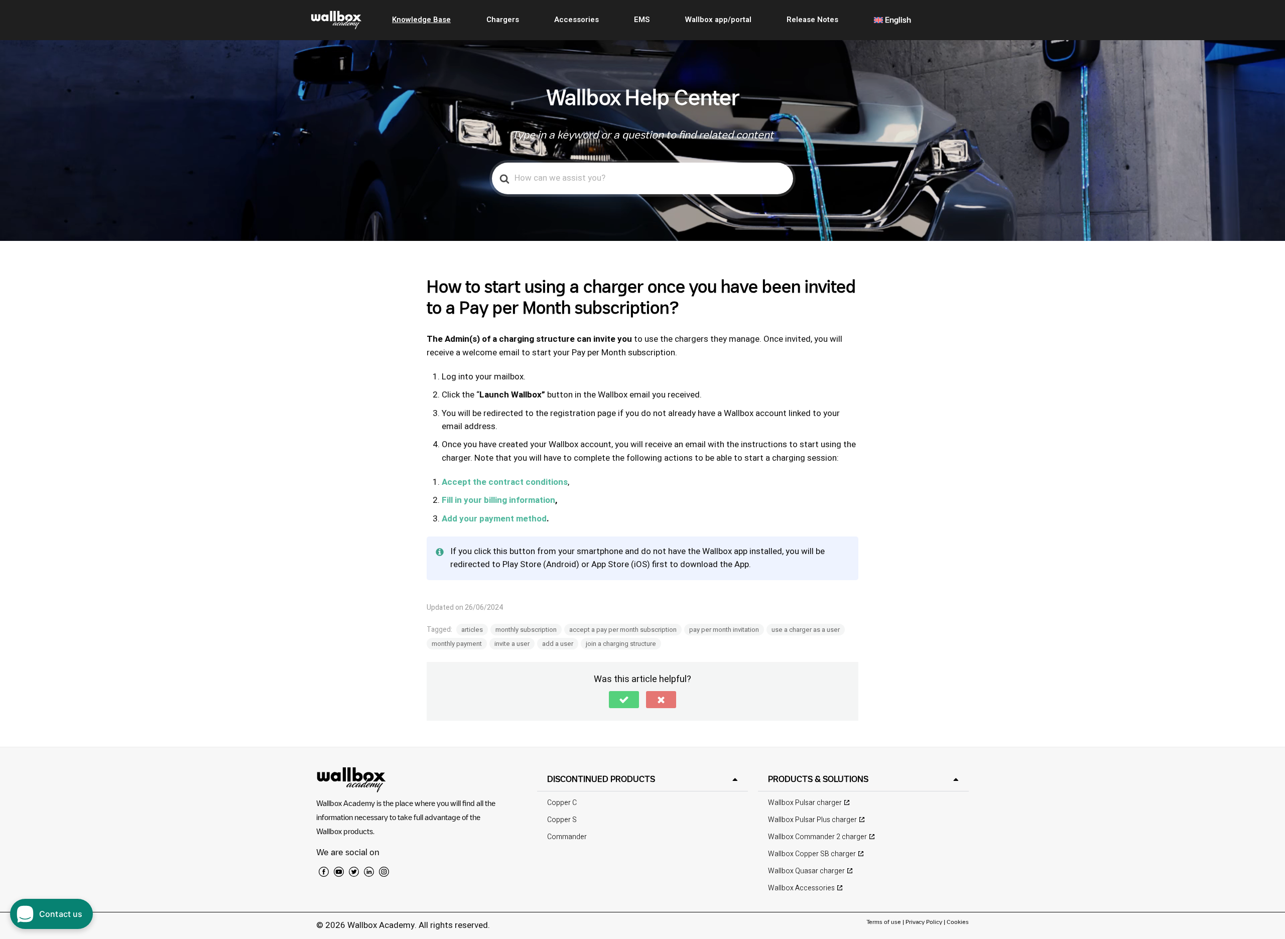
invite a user (512, 643)
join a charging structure (621, 643)
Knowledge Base (421, 19)
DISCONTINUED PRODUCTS (601, 779)
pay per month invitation (724, 629)
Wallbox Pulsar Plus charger (812, 820)
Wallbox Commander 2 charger (817, 837)
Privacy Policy (924, 921)
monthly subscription (526, 629)
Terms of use (884, 921)
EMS (642, 19)
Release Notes (812, 19)
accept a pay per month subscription (623, 629)
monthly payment (457, 643)
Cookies (958, 921)
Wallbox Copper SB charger (812, 854)
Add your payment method (494, 518)
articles (472, 629)
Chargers (502, 19)
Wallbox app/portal (718, 19)
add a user (557, 643)
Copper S (562, 820)
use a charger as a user (806, 629)
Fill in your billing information (498, 500)
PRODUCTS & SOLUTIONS (818, 779)
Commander (567, 837)
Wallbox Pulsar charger (805, 802)
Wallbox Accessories (801, 888)
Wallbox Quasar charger (806, 871)
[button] (624, 699)
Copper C (562, 802)
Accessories (576, 19)
